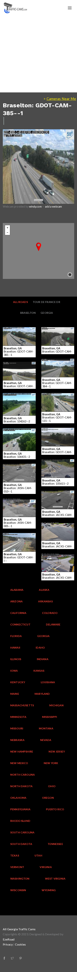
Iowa (14, 670)
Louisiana (48, 682)
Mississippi (49, 716)
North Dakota (21, 786)
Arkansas (45, 601)
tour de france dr (46, 302)
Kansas (38, 670)
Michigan (56, 705)
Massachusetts (22, 705)
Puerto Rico (55, 809)
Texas (14, 855)
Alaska (44, 589)
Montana (46, 728)
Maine (14, 693)
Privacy (8, 944)
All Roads (20, 302)
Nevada (45, 740)
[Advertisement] (38, 54)
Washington (20, 878)
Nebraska (17, 740)
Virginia (46, 867)
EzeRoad (8, 939)
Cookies (20, 944)
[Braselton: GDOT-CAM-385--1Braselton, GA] (38, 247)
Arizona (16, 601)
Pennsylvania (20, 809)
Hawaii (15, 647)
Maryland (42, 693)
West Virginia (55, 878)
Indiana (42, 659)
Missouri (16, 728)
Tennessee (55, 843)
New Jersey (57, 751)
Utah (38, 855)
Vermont (17, 867)
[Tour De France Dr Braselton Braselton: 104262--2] (19, 395)
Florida (16, 636)
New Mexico (19, 763)
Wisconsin (18, 890)
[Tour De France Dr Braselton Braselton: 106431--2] (19, 430)
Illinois (15, 659)
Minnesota (18, 716)
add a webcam (53, 206)
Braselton (28, 312)
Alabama (16, 589)
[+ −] (38, 251)
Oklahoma (18, 797)
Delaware (53, 624)
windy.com (35, 206)
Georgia (47, 312)
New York (51, 763)
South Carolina (22, 832)
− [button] (7, 232)
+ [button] (7, 227)
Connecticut (20, 624)
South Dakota (21, 843)
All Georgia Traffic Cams (19, 929)
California (18, 612)
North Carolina (22, 774)
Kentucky (17, 682)
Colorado (50, 612)
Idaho (40, 647)
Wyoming (49, 890)
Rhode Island (20, 820)
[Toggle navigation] (69, 8)
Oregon (48, 797)
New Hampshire (21, 751)
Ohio (52, 786)
